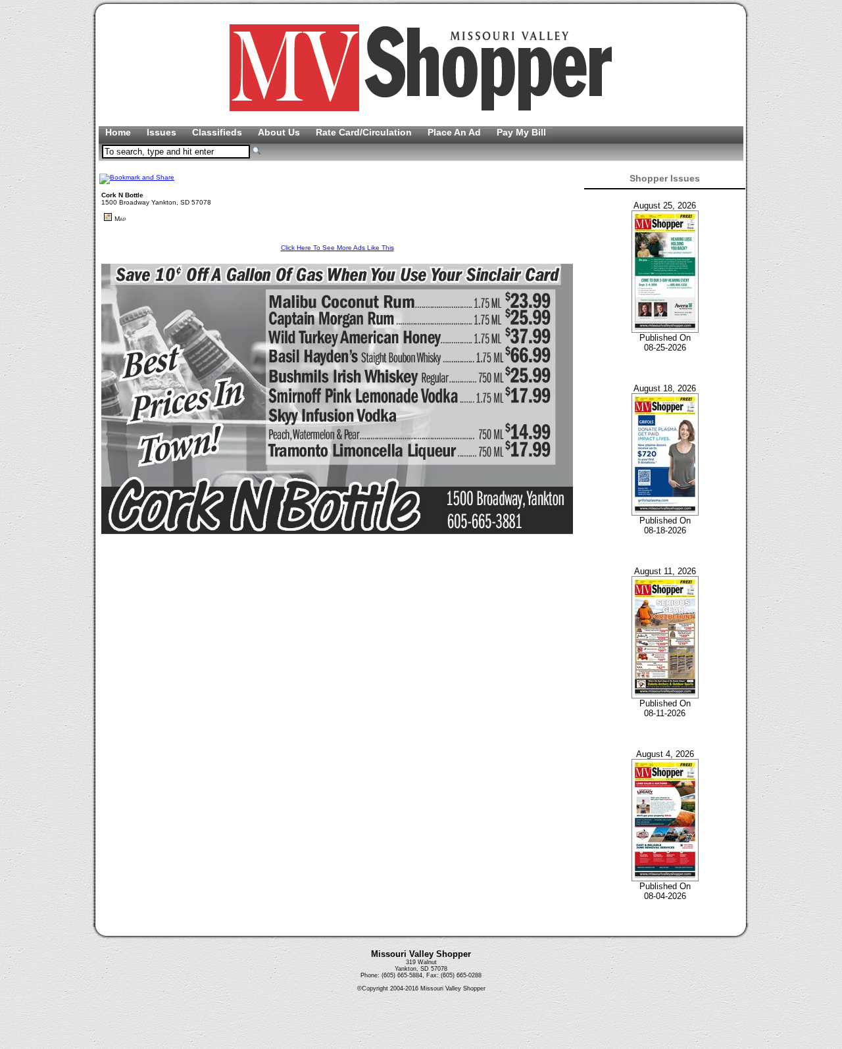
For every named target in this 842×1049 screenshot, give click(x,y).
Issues (163, 132)
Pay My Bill (521, 132)
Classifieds (218, 132)
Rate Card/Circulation (365, 132)
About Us (280, 132)
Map (120, 218)
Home (119, 132)
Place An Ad (455, 132)
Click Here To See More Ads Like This (337, 247)
